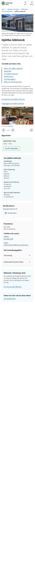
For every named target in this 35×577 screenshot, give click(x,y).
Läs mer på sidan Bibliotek (12, 287)
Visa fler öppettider (11, 148)
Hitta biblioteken (7, 11)
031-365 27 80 (8, 239)
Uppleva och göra (13, 9)
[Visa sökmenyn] (25, 3)
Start (3, 9)
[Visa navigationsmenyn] (32, 3)
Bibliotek (24, 9)
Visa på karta (12, 213)
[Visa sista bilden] (4, 130)
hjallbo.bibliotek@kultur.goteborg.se (16, 245)
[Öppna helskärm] (31, 130)
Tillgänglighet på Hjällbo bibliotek (13, 104)
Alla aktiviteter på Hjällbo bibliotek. (13, 99)
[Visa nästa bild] (13, 130)
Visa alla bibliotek (9, 299)
